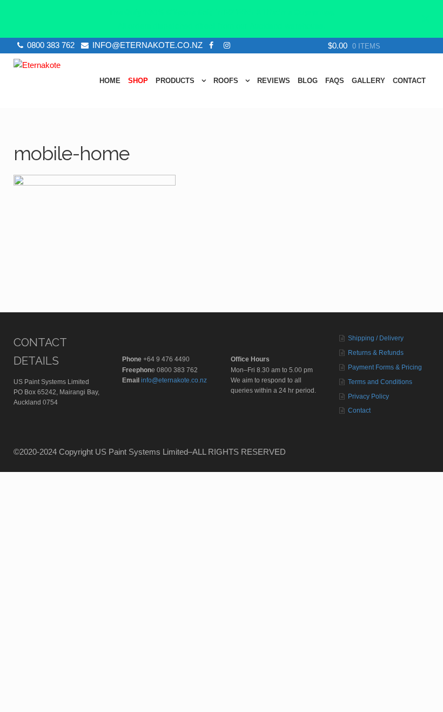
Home (109, 81)
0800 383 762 (51, 45)
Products (175, 81)
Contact (409, 81)
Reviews (273, 81)
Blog (308, 81)
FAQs (334, 81)
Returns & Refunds (376, 353)
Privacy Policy (368, 396)
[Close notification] (425, 18)
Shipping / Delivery (376, 338)
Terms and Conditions (380, 382)
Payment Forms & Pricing (385, 367)
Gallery (368, 81)
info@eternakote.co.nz (147, 45)
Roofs (225, 81)
